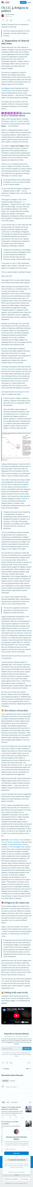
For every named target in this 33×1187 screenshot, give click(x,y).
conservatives (6, 90)
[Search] (30, 1102)
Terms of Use (24, 1052)
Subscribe (23, 2)
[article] (16, 1112)
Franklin (20, 121)
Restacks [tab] (12, 1081)
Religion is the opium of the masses (14, 965)
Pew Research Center (21, 392)
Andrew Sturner (9, 14)
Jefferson (13, 121)
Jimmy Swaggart (15, 847)
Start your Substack (12, 1179)
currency (7, 195)
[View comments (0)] (7, 20)
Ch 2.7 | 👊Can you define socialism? (10, 1123)
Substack (8, 1183)
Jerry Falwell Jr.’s (15, 840)
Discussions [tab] (14, 1102)
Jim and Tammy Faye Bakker (11, 842)
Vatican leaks (10, 849)
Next (27, 1068)
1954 (20, 199)
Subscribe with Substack (18, 1160)
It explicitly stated (16, 176)
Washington (5, 121)
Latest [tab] (7, 1102)
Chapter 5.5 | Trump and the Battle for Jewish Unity (11, 1108)
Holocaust (4, 875)
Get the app (24, 1179)
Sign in (29, 2)
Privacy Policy (19, 1167)
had (23, 191)
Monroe (7, 124)
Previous (6, 1068)
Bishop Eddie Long (19, 844)
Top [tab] (3, 1102)
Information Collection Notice (17, 1054)
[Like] (3, 20)
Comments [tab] (5, 1081)
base (13, 385)
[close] (28, 1129)
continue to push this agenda (11, 369)
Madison (26, 121)
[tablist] (8, 1080)
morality (24, 498)
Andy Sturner (12, 1115)
